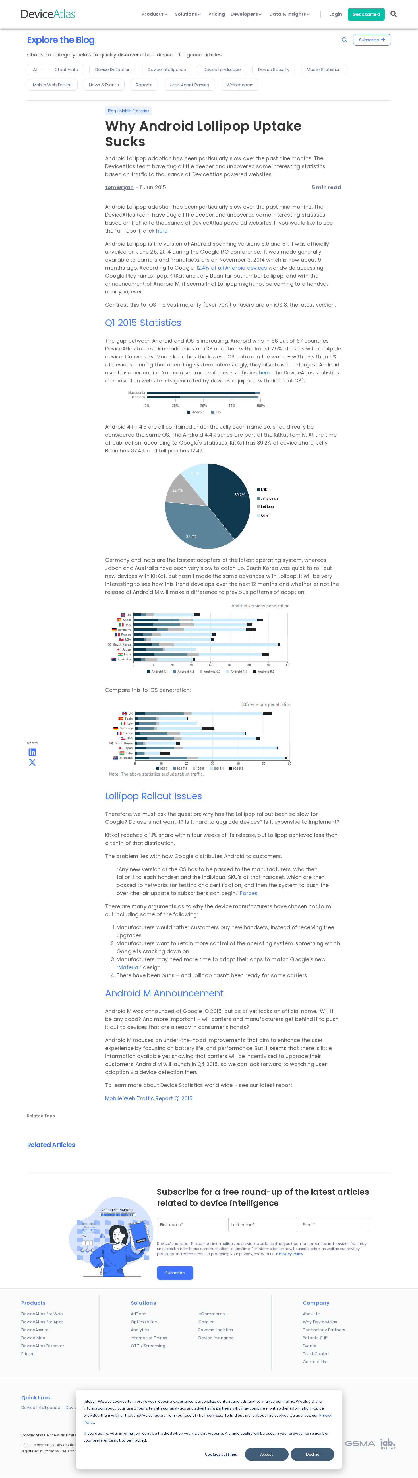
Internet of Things (149, 1338)
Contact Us (314, 1362)
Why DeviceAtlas (320, 1322)
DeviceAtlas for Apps (42, 1322)
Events (309, 1346)
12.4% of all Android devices (231, 267)
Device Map (33, 1338)
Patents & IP (315, 1338)
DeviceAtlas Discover (42, 1346)
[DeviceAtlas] (48, 17)
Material (129, 967)
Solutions (186, 14)
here (162, 230)
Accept (266, 1454)
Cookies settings (221, 1454)
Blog (112, 111)
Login (335, 14)
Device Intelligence (40, 1407)
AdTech (138, 1314)
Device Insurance (216, 1338)
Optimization (144, 1322)
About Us (312, 1314)
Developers (245, 14)
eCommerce (211, 1314)
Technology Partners (324, 1330)
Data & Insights (288, 14)
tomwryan (119, 187)
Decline (312, 1454)
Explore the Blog (61, 39)
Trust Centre (316, 1354)
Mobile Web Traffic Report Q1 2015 (149, 1098)
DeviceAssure (35, 1330)
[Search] (393, 17)
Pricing (216, 14)
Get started (366, 14)
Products (153, 14)
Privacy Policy (291, 1254)
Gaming (206, 1322)
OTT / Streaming (148, 1346)
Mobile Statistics (134, 111)
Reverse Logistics (215, 1330)
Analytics (140, 1330)
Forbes (249, 893)
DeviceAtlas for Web (42, 1314)
